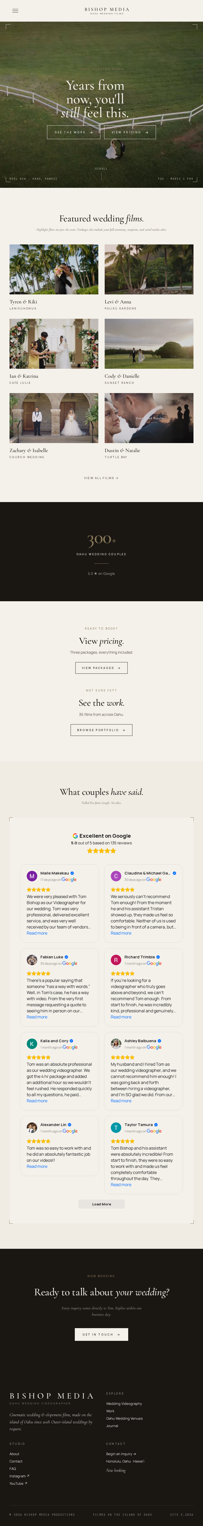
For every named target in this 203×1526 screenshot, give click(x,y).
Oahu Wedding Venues (124, 1418)
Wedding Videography (124, 1403)
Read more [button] (37, 933)
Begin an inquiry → (121, 1453)
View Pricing (130, 132)
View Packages (101, 668)
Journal (112, 1425)
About (14, 1453)
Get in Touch (101, 1334)
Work (110, 1411)
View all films (101, 478)
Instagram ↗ (20, 1476)
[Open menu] (15, 11)
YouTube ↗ (18, 1483)
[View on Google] (32, 876)
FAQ (13, 1468)
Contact (16, 1461)
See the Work (74, 132)
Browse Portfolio (101, 730)
